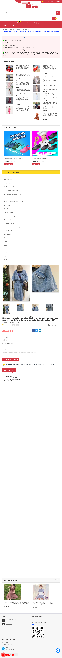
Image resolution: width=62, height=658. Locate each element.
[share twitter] (36, 330)
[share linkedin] (40, 330)
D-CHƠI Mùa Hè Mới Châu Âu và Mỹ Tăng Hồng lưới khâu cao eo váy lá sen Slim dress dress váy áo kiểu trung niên (23, 108)
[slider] (5, 324)
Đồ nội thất (7, 205)
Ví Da (5, 241)
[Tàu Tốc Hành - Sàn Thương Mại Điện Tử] (31, 4)
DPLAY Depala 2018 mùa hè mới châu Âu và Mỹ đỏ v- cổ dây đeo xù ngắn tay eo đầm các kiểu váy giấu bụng (22, 66)
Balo (5, 256)
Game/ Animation (8, 212)
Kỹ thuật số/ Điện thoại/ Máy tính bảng (13, 201)
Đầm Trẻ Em (7, 249)
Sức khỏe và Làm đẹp (9, 223)
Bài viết (7, 25)
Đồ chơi (6, 260)
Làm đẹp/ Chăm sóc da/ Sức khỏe (12, 194)
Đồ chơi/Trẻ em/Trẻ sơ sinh (11, 187)
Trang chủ (8, 23)
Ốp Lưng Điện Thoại (9, 238)
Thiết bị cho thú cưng (9, 216)
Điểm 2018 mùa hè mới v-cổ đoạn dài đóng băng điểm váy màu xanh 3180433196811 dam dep (23, 76)
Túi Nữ (5, 245)
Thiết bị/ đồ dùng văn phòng (11, 219)
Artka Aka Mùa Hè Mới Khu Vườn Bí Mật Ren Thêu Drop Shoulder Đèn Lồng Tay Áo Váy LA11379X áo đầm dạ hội (50, 87)
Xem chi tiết (9, 164)
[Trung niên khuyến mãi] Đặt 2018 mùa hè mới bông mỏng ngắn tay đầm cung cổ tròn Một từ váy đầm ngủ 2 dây (23, 91)
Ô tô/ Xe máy (7, 209)
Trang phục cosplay (9, 234)
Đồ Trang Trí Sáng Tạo (9, 230)
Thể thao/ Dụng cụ (8, 198)
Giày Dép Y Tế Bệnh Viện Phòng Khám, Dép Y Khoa (16, 227)
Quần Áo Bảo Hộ (8, 645)
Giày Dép (18, 23)
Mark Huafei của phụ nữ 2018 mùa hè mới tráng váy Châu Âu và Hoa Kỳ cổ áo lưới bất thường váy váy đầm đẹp (44, 604)
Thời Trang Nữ (30, 23)
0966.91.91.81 (9, 624)
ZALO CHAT (35, 624)
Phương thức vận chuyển (40, 622)
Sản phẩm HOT (26, 29)
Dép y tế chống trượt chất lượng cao (13, 158)
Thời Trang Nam (44, 23)
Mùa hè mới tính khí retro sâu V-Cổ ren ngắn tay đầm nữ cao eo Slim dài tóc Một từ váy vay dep (16, 603)
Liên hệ (16, 25)
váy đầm (19, 29)
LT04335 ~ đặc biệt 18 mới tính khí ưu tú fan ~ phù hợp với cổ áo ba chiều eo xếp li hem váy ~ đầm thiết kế (50, 115)
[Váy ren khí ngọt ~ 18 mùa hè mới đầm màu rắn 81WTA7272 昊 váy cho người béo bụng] (9, 85)
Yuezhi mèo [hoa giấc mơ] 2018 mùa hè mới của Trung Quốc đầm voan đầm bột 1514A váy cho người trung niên (49, 79)
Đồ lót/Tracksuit (8, 183)
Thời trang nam (8, 179)
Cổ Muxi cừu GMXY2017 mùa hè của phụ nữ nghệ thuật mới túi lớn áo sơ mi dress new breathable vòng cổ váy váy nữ (50, 96)
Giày (5, 252)
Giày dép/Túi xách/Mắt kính (11, 190)
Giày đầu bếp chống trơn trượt (40, 158)
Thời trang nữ (12, 29)
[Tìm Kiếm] (58, 13)
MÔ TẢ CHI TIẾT (9, 370)
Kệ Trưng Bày (7, 647)
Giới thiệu (36, 620)
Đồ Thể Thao (7, 652)
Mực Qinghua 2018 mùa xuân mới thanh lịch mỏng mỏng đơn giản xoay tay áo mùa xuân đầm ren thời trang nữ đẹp (23, 100)
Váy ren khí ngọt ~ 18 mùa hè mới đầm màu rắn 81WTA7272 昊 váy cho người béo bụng (23, 83)
